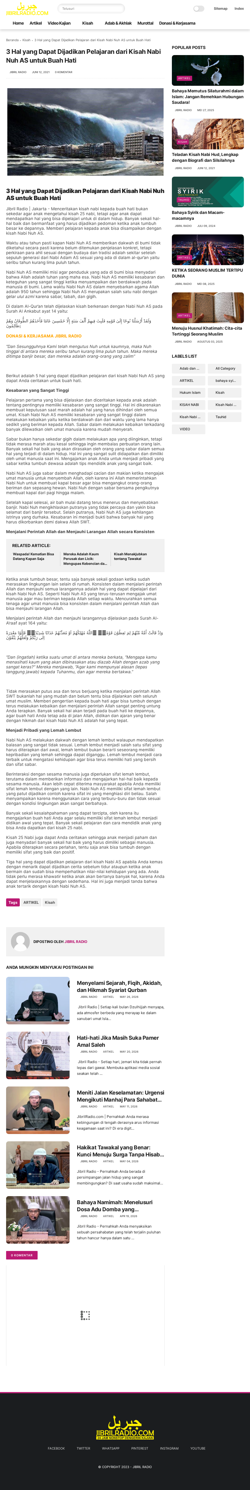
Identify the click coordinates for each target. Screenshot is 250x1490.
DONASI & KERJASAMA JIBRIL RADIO (44, 336)
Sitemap (221, 8)
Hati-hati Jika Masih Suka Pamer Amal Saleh (118, 1041)
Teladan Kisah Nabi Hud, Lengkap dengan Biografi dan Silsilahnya (205, 157)
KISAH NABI (189, 405)
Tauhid (183, 200)
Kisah (87, 23)
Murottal (145, 23)
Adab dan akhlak (192, 368)
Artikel (36, 23)
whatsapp (110, 1448)
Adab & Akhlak (118, 23)
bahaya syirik (226, 380)
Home (18, 23)
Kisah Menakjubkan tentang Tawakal (130, 556)
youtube (198, 1448)
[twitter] (209, 23)
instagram (169, 1448)
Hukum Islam (190, 392)
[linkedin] (49, 915)
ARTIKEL (31, 902)
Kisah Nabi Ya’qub (192, 417)
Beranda (12, 40)
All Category (225, 368)
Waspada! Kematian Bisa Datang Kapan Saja (33, 556)
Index (239, 8)
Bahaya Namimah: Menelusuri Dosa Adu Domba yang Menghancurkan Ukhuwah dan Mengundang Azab (116, 1206)
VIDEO (185, 429)
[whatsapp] (217, 23)
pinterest (139, 1448)
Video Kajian (59, 23)
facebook (56, 1448)
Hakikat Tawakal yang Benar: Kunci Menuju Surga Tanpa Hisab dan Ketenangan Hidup (118, 1151)
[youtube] (241, 23)
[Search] (120, 8)
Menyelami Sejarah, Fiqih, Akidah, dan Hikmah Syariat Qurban (119, 986)
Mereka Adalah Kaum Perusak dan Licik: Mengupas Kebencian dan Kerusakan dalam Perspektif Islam (85, 559)
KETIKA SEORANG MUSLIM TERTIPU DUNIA (207, 273)
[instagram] (233, 23)
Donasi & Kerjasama (177, 23)
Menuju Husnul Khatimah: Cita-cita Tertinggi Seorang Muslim (207, 331)
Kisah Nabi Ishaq (228, 405)
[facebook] (202, 23)
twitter (83, 1448)
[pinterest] (225, 23)
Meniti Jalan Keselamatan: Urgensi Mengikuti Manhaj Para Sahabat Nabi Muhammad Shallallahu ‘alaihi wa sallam (120, 1096)
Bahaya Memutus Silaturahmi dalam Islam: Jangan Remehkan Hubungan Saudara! (208, 96)
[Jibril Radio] (27, 13)
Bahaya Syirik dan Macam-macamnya (198, 215)
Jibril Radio (142, 1467)
